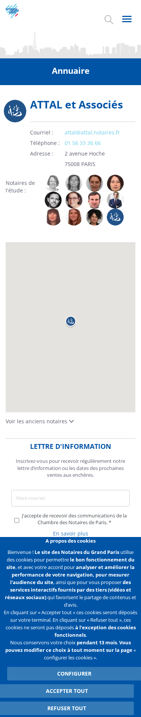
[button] (70, 322)
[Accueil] (19, 11)
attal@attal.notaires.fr (92, 132)
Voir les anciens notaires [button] (37, 421)
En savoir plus (70, 533)
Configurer (74, 673)
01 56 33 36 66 (83, 142)
